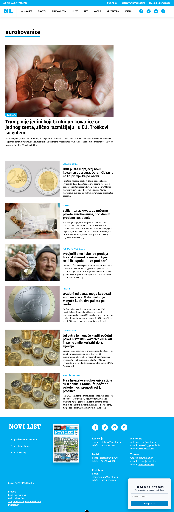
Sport (75, 11)
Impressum (13, 505)
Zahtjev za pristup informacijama (24, 501)
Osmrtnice (112, 3)
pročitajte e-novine (25, 439)
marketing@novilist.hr (149, 445)
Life (86, 11)
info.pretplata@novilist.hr (105, 477)
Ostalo (128, 11)
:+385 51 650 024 (146, 464)
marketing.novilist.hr (146, 442)
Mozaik (97, 11)
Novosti (42, 11)
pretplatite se (22, 446)
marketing (20, 452)
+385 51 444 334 (107, 461)
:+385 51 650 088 (146, 448)
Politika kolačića (16, 498)
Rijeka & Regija (59, 11)
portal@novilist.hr (109, 458)
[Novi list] (8, 11)
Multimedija (113, 11)
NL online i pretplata (159, 3)
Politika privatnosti (17, 495)
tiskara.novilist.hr (144, 458)
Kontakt (12, 491)
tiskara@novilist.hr (147, 461)
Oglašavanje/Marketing (133, 3)
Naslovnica (26, 11)
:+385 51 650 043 (108, 480)
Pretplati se (149, 503)
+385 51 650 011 (107, 445)
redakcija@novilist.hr (110, 442)
